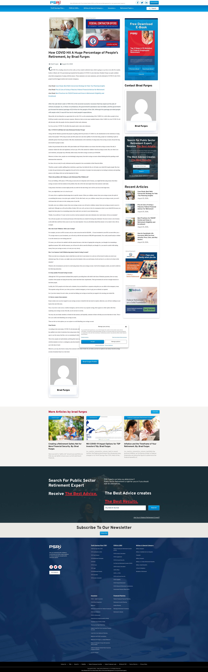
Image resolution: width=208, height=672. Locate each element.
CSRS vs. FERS (117, 573)
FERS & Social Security (119, 560)
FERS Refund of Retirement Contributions (123, 586)
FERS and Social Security (119, 576)
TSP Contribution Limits (96, 552)
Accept (93, 341)
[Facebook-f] (138, 2)
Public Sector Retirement (103, 668)
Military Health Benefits (141, 565)
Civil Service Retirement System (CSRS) (123, 563)
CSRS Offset (116, 570)
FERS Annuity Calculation (119, 553)
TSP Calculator (94, 574)
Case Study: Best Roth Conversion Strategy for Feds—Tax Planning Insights (80, 86)
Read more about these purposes (119, 337)
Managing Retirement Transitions (121, 608)
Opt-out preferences (99, 345)
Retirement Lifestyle (118, 612)
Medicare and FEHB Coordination (98, 636)
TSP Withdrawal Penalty (96, 571)
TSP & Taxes (94, 565)
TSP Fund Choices (95, 555)
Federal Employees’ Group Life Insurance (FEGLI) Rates (100, 643)
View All (155, 412)
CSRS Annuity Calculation (119, 566)
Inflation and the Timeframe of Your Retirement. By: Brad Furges (140, 445)
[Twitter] (142, 2)
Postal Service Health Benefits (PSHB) (100, 618)
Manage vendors (84, 337)
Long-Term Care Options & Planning (99, 633)
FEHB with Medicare (95, 612)
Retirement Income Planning (120, 602)
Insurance (94, 596)
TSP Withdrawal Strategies (97, 558)
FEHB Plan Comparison (96, 602)
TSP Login (93, 568)
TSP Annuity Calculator (96, 578)
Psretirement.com (53, 554)
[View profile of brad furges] (63, 384)
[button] (126, 326)
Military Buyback (140, 548)
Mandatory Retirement (141, 571)
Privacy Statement (109, 345)
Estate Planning (117, 605)
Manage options (115, 341)
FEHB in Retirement (95, 615)
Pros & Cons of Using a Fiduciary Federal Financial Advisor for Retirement (80, 90)
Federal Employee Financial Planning (122, 599)
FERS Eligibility (117, 579)
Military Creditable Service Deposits (144, 552)
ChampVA (138, 555)
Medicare (93, 605)
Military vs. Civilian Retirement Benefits (145, 561)
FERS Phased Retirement (119, 583)
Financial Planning (119, 596)
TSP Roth (93, 561)
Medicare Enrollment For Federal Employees (101, 608)
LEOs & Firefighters (140, 568)
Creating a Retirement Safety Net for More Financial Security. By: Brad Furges (65, 446)
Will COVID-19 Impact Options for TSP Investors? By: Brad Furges (103, 445)
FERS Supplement (118, 557)
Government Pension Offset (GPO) (121, 589)
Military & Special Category (145, 545)
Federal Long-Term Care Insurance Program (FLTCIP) (101, 629)
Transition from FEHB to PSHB (98, 621)
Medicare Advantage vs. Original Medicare (100, 639)
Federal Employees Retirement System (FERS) (123, 549)
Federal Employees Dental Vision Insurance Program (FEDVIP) (101, 648)
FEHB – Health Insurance (97, 599)
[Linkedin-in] (146, 2)
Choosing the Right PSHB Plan (98, 625)
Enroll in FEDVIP (94, 652)
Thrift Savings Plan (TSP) (99, 545)
